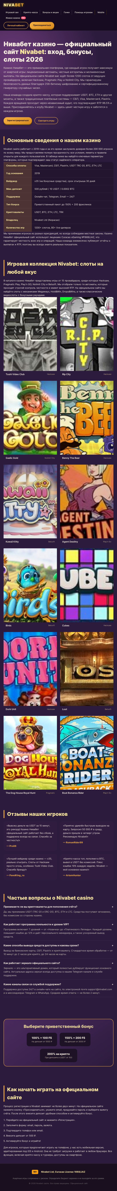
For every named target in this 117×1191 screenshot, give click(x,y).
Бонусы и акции (51, 12)
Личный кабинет (16, 25)
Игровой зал (12, 12)
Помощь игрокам (84, 12)
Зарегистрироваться (18, 120)
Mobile (101, 12)
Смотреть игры (46, 120)
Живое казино (15, 18)
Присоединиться (42, 25)
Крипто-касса (31, 12)
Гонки (67, 12)
